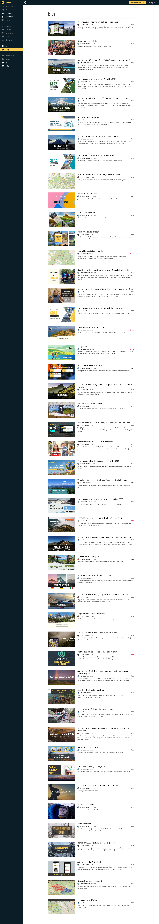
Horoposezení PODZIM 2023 (89, 365)
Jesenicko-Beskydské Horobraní (91, 690)
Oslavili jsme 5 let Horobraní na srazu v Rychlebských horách (103, 270)
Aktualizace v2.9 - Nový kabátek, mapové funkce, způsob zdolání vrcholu (105, 385)
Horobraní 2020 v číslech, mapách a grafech (96, 843)
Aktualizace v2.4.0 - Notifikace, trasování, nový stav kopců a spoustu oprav (102, 672)
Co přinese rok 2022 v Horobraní (91, 613)
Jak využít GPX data (85, 804)
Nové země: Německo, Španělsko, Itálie (94, 575)
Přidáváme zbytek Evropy (88, 232)
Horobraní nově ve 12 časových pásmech (95, 442)
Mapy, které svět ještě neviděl (90, 251)
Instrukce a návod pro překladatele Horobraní (97, 652)
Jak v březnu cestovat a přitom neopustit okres (97, 785)
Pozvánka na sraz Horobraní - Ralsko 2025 (95, 155)
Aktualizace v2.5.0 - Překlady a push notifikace (97, 632)
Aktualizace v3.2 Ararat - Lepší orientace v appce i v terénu (102, 98)
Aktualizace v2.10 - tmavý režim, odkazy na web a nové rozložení (105, 289)
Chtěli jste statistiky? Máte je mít (91, 766)
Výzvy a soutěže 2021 (86, 824)
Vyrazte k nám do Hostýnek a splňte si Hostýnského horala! (103, 480)
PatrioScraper (83, 24)
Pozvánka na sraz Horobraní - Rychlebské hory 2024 (99, 308)
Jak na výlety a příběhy (87, 900)
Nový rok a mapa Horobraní (89, 881)
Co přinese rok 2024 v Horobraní (91, 327)
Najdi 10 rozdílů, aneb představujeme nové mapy (98, 174)
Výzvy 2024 (82, 346)
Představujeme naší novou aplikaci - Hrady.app (97, 22)
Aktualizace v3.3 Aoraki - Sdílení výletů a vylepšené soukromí (103, 60)
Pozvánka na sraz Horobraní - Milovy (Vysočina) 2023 (100, 499)
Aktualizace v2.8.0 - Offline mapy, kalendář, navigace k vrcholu (104, 537)
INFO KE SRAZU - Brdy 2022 (89, 556)
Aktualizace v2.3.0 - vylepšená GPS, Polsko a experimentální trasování (103, 729)
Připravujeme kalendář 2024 (89, 403)
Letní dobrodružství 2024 (88, 213)
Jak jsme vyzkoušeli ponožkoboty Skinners (95, 709)
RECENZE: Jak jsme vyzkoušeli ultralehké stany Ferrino (100, 518)
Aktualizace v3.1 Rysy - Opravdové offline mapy (97, 136)
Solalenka (82, 482)
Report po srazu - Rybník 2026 (90, 41)
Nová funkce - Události (87, 193)
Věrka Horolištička (85, 43)
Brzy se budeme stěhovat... (89, 117)
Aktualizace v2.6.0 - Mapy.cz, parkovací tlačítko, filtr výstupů (103, 594)
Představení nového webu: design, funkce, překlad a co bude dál (105, 422)
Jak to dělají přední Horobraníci (90, 747)
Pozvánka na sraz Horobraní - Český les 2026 (96, 79)
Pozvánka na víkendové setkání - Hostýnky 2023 (98, 461)
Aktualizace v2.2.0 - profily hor (90, 862)
